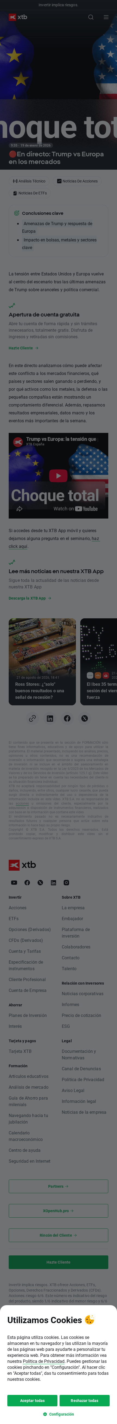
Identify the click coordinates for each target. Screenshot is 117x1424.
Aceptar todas (32, 1400)
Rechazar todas (84, 1400)
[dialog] (58, 1364)
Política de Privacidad (43, 1361)
